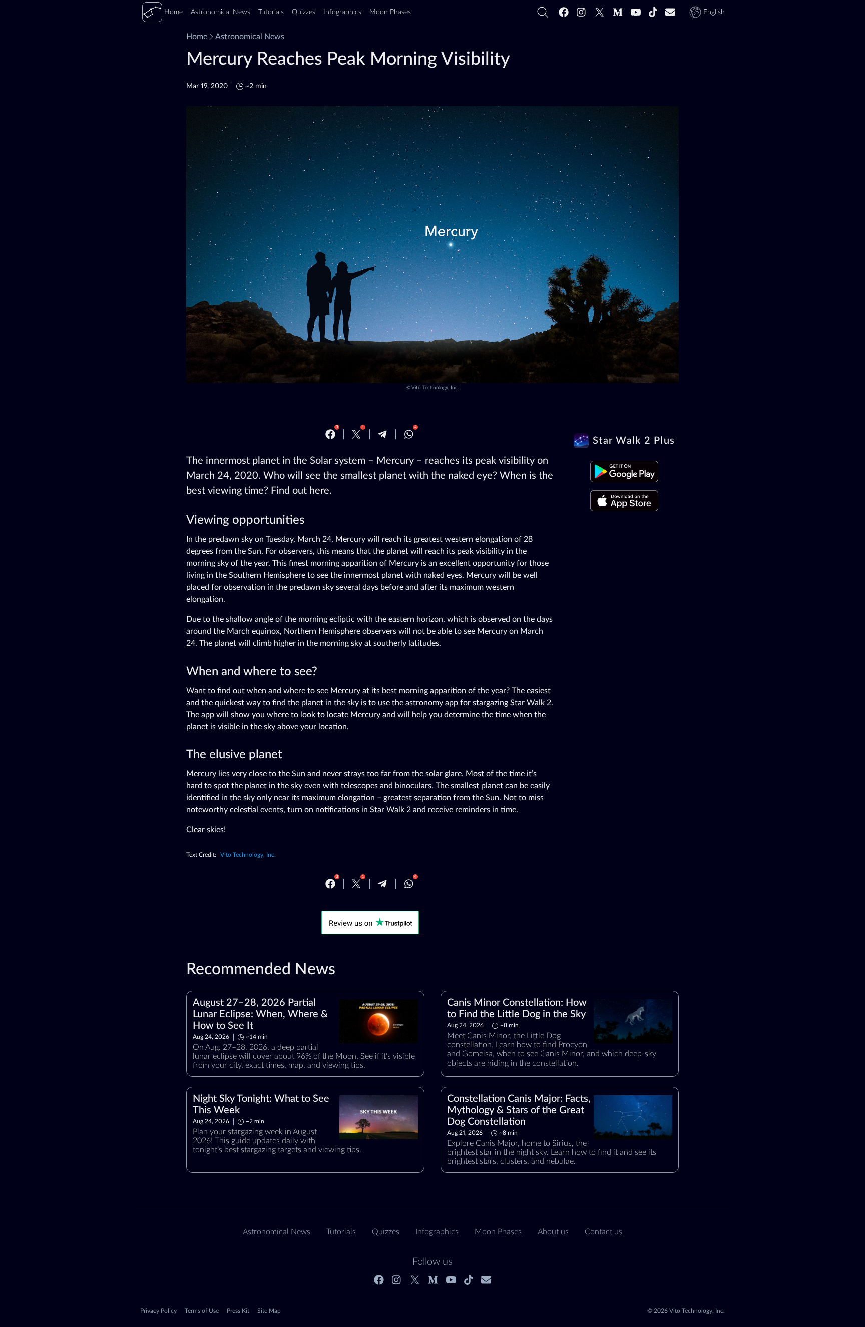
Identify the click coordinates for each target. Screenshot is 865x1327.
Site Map (269, 1311)
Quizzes (385, 1232)
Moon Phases (498, 1232)
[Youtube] (636, 12)
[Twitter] (600, 12)
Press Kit (238, 1311)
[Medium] (618, 12)
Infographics (437, 1232)
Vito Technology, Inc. (435, 387)
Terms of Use (202, 1311)
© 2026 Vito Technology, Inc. (686, 1311)
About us (553, 1232)
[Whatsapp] (408, 434)
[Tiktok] (653, 12)
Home (196, 37)
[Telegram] (382, 434)
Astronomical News (249, 37)
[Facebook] (564, 12)
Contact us (603, 1232)
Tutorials (341, 1232)
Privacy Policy (158, 1311)
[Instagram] (582, 12)
